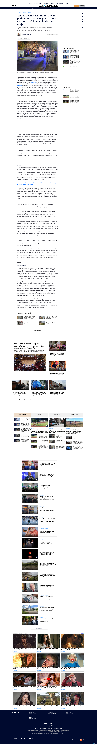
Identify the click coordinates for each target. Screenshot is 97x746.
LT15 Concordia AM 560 (51, 714)
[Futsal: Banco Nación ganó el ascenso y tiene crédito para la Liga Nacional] (71, 91)
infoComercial (31, 717)
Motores (36, 3)
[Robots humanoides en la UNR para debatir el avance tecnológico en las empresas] (39, 520)
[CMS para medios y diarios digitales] (75, 739)
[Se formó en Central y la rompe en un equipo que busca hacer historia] (71, 51)
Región (33, 8)
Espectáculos (66, 8)
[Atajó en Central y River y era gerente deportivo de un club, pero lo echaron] (71, 56)
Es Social (80, 8)
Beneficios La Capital (59, 3)
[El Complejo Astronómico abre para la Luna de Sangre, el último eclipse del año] (39, 554)
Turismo (66, 3)
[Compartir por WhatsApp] (82, 19)
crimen (47, 105)
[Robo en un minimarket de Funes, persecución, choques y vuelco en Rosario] (22, 441)
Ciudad (27, 8)
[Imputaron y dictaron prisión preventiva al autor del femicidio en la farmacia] (57, 426)
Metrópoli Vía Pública (32, 718)
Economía (46, 8)
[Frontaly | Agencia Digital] (81, 740)
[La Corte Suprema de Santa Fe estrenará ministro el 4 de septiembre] (39, 465)
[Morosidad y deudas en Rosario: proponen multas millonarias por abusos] (20, 388)
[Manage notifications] (94, 743)
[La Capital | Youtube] (30, 738)
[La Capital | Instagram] (27, 738)
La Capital (19, 12)
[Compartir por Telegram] (82, 22)
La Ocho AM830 (50, 712)
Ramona (29, 12)
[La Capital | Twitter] (24, 738)
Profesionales (46, 3)
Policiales (53, 8)
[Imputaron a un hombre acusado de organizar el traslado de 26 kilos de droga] (48, 318)
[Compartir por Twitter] (82, 16)
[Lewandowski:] (39, 476)
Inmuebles (31, 3)
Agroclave (30, 716)
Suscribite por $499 (76, 5)
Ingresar (82, 5)
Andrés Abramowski (27, 34)
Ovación (39, 8)
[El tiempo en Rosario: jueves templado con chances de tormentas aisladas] (74, 437)
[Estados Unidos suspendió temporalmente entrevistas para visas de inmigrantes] (39, 598)
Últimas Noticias (16, 8)
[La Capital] (48, 5)
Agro (59, 8)
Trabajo (40, 3)
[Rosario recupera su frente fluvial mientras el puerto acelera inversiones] (57, 388)
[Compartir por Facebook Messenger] (82, 24)
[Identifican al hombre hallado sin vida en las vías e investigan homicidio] (48, 323)
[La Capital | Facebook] (21, 738)
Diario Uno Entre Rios (32, 714)
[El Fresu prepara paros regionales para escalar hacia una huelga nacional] (39, 487)
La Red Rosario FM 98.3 (51, 713)
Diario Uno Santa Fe (32, 713)
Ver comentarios (37, 330)
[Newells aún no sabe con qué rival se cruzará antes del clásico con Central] (71, 101)
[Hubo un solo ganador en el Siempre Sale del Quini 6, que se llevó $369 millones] (57, 369)
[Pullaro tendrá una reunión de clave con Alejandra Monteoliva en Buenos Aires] (39, 620)
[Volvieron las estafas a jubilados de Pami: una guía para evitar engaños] (39, 531)
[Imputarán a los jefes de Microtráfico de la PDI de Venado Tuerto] (26, 323)
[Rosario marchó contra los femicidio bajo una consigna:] (57, 349)
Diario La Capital (31, 712)
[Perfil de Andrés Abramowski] (19, 34)
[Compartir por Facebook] (82, 13)
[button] (13, 5)
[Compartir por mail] (82, 27)
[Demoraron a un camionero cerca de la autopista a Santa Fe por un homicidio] (39, 565)
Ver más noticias (39, 628)
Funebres (52, 3)
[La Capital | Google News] (33, 738)
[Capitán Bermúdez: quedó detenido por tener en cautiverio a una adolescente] (57, 436)
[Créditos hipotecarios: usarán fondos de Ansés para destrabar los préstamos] (39, 543)
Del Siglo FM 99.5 (69, 712)
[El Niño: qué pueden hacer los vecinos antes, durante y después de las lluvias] (39, 388)
